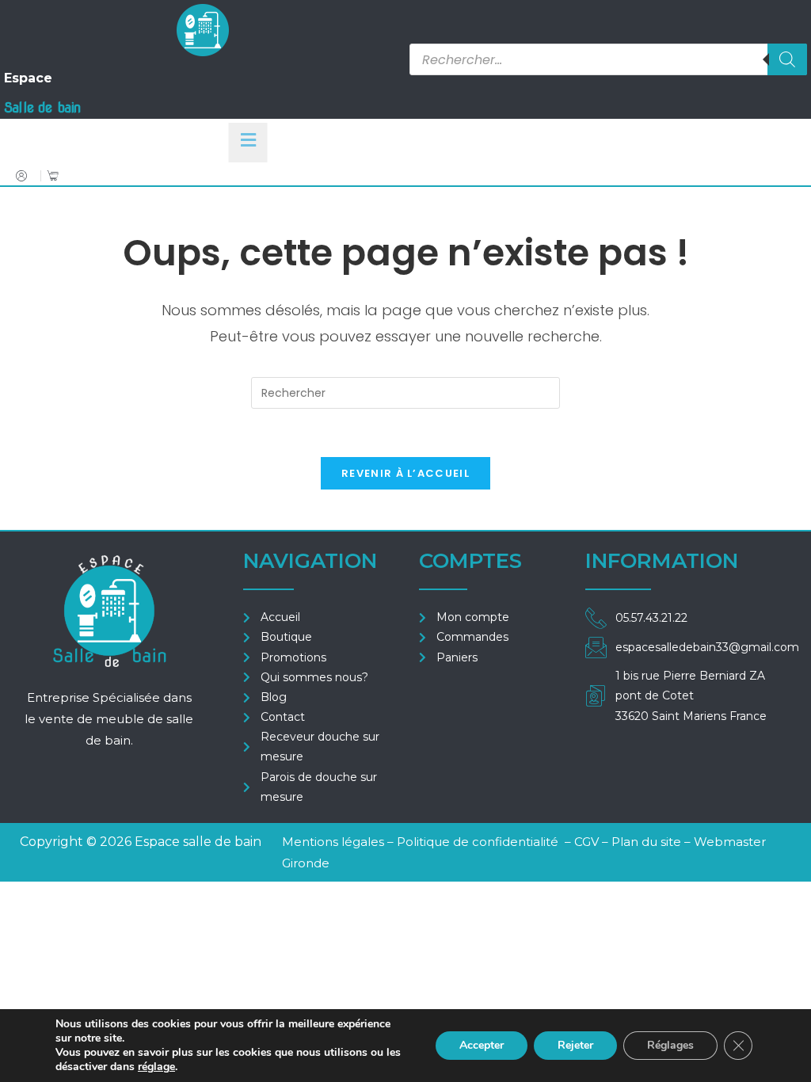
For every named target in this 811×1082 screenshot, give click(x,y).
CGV (588, 841)
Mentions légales (333, 841)
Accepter (481, 1045)
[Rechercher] (787, 59)
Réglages (670, 1045)
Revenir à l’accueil (405, 473)
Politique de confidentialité (477, 841)
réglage (156, 1067)
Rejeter (575, 1045)
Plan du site (646, 841)
